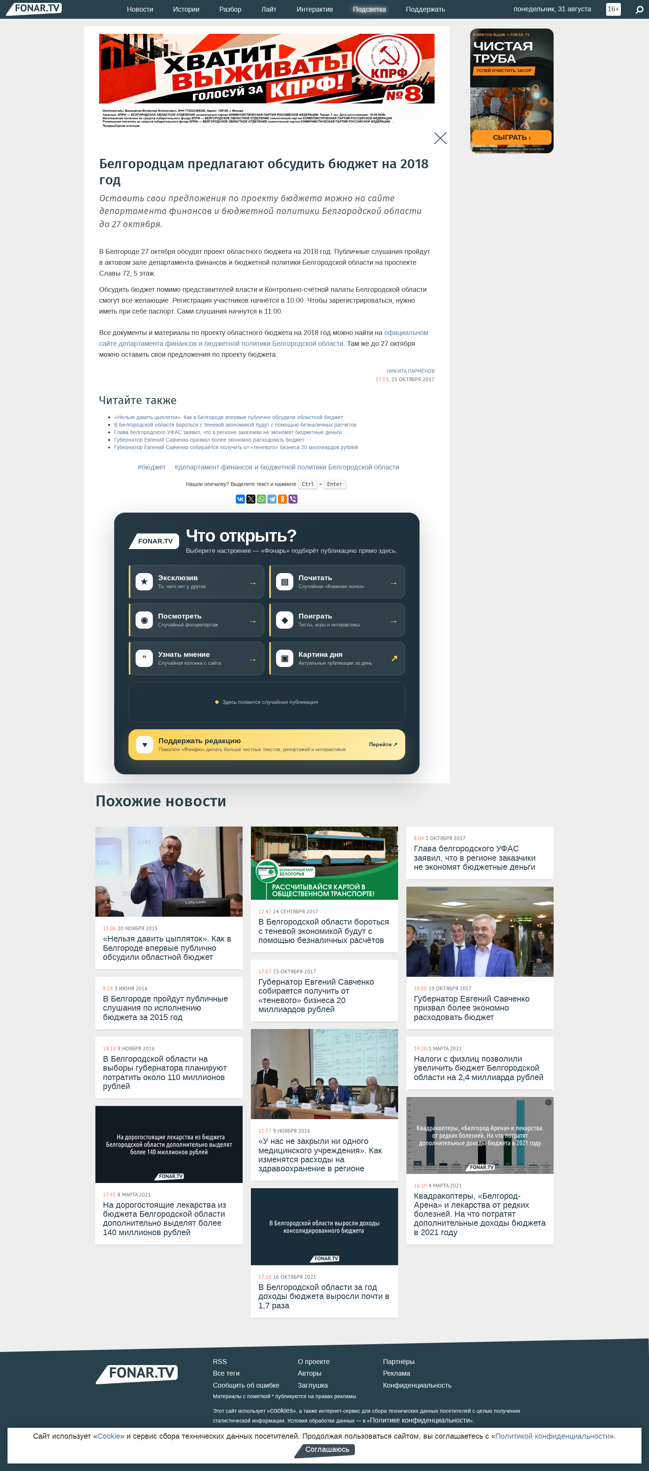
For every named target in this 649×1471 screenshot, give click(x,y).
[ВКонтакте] (240, 499)
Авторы (309, 1373)
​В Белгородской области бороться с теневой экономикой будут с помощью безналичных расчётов (235, 424)
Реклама (396, 1373)
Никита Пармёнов (411, 371)
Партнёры (399, 1361)
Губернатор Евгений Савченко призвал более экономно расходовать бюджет (209, 440)
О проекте (314, 1361)
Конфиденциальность (417, 1385)
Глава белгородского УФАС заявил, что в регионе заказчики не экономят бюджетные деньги (228, 432)
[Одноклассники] (282, 499)
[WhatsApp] (261, 499)
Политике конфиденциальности (420, 1420)
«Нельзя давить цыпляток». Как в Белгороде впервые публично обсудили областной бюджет (228, 417)
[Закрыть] (440, 138)
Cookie (108, 1436)
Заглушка (313, 1385)
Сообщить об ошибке (246, 1385)
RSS (220, 1361)
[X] (250, 499)
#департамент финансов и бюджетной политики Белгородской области (287, 467)
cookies (281, 1410)
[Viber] (292, 499)
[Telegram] (271, 499)
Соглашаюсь (327, 1449)
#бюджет (152, 467)
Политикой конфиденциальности (552, 1436)
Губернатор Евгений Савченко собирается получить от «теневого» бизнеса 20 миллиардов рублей (236, 447)
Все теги (226, 1373)
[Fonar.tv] (34, 9)
